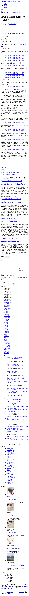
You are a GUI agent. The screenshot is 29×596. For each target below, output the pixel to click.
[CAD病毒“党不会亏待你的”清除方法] (11, 199)
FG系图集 (6, 336)
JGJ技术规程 (11, 453)
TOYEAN (21, 592)
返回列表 (3, 169)
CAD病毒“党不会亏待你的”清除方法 (12, 202)
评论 (2, 277)
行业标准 (10, 482)
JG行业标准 (7, 346)
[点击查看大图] (14, 55)
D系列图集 (10, 462)
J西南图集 (6, 311)
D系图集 (6, 323)
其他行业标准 (7, 350)
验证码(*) (12, 275)
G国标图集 (6, 314)
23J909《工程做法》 (12, 372)
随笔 (9, 460)
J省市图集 (6, 313)
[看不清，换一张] (5, 275)
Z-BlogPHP (10, 592)
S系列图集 (10, 451)
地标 (9, 473)
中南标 (9, 468)
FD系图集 (6, 339)
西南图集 (10, 483)
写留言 (5, 7)
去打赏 (5, 5)
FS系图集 (6, 337)
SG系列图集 (10, 467)
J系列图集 (10, 448)
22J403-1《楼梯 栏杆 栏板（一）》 (16, 365)
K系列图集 (10, 476)
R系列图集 (10, 474)
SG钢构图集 (7, 317)
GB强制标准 (7, 342)
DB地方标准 (7, 351)
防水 (9, 463)
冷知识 (9, 480)
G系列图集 (10, 450)
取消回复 (8, 257)
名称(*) (21, 268)
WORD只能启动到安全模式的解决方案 (13, 184)
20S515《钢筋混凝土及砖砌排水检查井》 (17, 565)
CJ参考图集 (7, 308)
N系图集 (6, 325)
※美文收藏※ (7, 303)
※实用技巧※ (16, 12)
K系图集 (6, 326)
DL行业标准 (7, 348)
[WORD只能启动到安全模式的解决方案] (11, 181)
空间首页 (9, 12)
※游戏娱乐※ (7, 302)
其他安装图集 (7, 333)
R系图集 (6, 328)
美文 (9, 454)
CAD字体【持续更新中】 (12, 174)
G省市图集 (6, 320)
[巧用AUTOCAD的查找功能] (8, 218)
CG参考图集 (7, 316)
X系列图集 (10, 479)
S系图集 (6, 322)
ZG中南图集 (7, 319)
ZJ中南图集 (7, 309)
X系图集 (6, 329)
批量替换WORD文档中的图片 (13, 172)
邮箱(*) (21, 270)
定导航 (5, 4)
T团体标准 (6, 353)
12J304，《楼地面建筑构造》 (14, 358)
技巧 (5, 168)
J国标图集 (6, 306)
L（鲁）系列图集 (12, 477)
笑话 (9, 456)
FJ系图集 (6, 334)
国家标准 (10, 459)
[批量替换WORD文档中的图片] (9, 238)
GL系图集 (6, 331)
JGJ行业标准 (7, 345)
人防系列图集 (11, 465)
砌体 (9, 471)
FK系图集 (6, 340)
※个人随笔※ (7, 305)
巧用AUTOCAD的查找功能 (9, 222)
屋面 (9, 470)
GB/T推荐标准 (7, 343)
